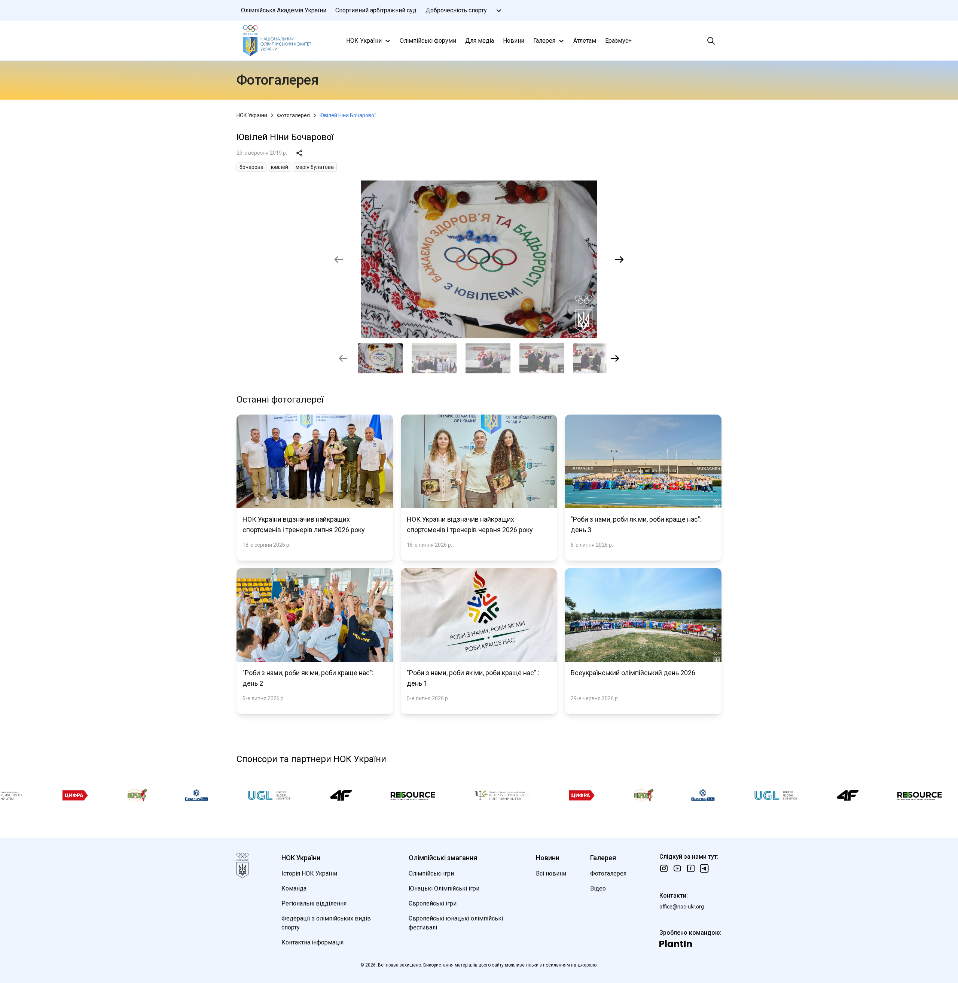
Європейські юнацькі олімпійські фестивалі (456, 923)
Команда (293, 888)
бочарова (251, 167)
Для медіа (479, 40)
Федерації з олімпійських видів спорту (326, 923)
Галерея (544, 40)
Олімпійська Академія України (283, 10)
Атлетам (584, 40)
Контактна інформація (312, 942)
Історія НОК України (309, 873)
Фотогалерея (293, 115)
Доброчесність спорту (456, 10)
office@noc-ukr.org (681, 907)
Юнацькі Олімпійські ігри (444, 888)
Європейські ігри (433, 903)
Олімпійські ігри (431, 873)
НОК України (364, 40)
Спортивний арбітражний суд (376, 10)
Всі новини (551, 873)
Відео (598, 888)
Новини (513, 40)
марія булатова (315, 167)
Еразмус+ (618, 40)
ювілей (279, 167)
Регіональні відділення (314, 903)
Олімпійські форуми (428, 40)
